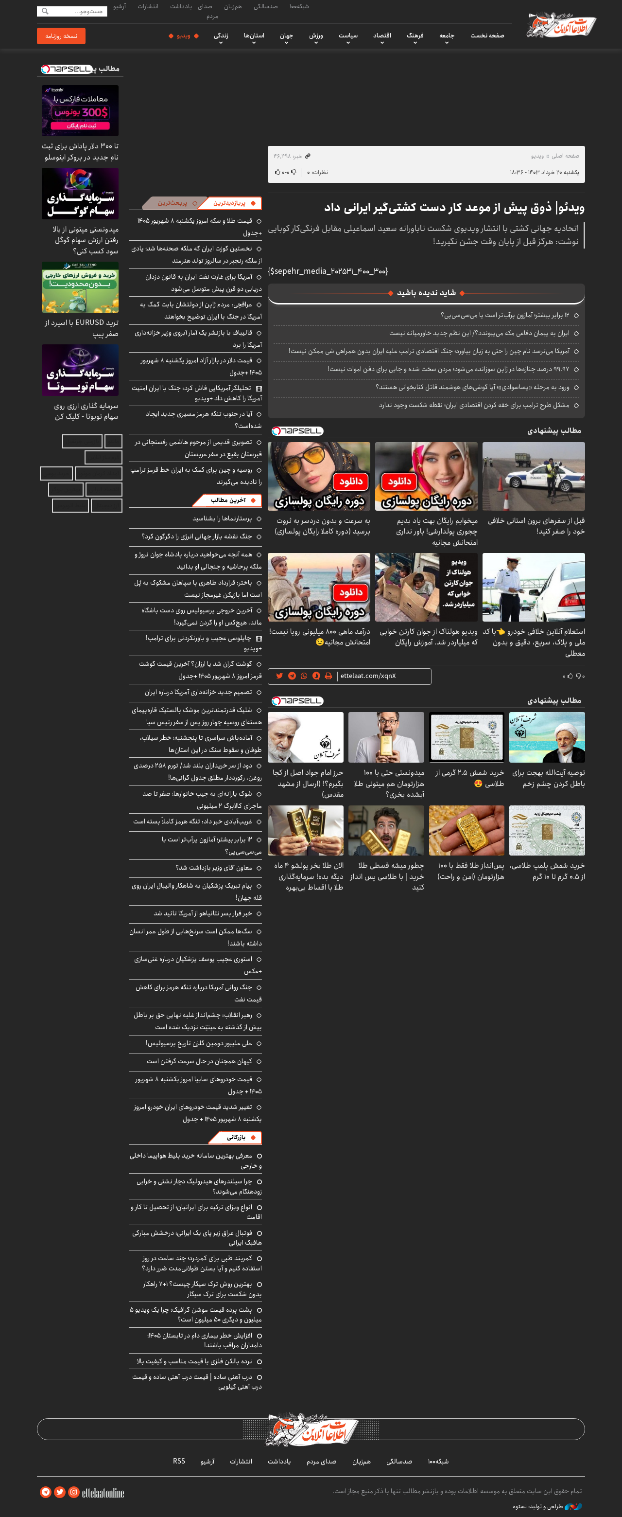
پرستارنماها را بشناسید (222, 518)
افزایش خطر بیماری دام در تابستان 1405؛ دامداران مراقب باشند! (204, 1340)
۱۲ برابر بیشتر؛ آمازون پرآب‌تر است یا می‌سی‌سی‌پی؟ (505, 315)
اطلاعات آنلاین (560, 24)
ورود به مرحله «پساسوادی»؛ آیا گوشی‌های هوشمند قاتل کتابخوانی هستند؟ (473, 387)
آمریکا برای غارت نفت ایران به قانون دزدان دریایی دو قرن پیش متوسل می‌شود (203, 282)
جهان (287, 35)
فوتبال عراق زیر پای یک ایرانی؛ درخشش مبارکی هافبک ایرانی (197, 1238)
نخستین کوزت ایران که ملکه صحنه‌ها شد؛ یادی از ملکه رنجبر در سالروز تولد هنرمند (196, 254)
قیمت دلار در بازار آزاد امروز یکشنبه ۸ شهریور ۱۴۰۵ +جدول (201, 366)
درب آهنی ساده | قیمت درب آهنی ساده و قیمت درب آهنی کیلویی (197, 1382)
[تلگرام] (46, 1492)
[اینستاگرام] (74, 1492)
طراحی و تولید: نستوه (539, 1506)
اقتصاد (382, 35)
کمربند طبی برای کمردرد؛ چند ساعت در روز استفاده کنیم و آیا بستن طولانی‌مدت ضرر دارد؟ (202, 1263)
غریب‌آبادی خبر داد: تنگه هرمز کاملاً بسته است (192, 821)
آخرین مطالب (228, 500)
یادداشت (181, 6)
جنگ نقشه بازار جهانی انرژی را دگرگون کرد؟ (196, 536)
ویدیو (183, 35)
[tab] (234, 203)
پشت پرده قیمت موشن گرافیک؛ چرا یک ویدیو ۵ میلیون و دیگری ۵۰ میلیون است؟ (196, 1314)
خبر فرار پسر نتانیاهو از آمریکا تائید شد (203, 913)
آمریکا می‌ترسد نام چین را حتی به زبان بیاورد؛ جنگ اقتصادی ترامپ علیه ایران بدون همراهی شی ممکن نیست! (429, 351)
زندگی (221, 35)
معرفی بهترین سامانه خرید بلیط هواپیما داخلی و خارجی (196, 1160)
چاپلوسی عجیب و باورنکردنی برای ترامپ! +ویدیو (204, 643)
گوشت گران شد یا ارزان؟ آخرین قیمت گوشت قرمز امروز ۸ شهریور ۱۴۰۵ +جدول (200, 670)
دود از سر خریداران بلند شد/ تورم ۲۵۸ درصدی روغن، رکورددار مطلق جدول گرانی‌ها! (198, 771)
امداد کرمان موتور (98, 473)
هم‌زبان (233, 6)
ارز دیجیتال (106, 505)
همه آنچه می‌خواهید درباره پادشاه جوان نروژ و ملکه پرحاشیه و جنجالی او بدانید (198, 560)
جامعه (447, 35)
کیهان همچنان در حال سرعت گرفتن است (199, 1061)
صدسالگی (266, 6)
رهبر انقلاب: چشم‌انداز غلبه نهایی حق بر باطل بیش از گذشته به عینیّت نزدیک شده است (198, 1021)
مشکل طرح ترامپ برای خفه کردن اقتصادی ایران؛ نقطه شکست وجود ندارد (474, 405)
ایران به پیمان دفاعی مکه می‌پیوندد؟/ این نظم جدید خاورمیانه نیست (479, 333)
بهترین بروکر (66, 489)
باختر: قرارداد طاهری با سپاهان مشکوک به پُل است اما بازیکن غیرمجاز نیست (198, 588)
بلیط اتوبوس (70, 505)
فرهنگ (415, 35)
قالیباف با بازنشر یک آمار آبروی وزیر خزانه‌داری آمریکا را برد (198, 338)
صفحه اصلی (565, 156)
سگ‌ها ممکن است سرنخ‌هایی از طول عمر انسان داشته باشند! (195, 937)
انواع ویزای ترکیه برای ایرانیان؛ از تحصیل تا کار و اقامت (196, 1212)
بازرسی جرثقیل (82, 441)
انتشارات (148, 6)
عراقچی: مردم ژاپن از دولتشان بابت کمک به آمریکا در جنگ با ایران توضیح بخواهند (201, 310)
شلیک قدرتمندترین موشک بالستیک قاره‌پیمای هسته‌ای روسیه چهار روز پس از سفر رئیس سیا (197, 716)
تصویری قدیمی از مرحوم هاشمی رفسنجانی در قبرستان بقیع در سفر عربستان (198, 448)
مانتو (113, 441)
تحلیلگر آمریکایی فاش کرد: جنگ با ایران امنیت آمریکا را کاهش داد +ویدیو (197, 393)
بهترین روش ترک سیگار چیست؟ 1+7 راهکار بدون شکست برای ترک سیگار (202, 1289)
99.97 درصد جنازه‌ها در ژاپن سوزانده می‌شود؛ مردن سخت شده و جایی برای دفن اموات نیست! (449, 369)
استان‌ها (254, 35)
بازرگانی (236, 1137)
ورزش (316, 35)
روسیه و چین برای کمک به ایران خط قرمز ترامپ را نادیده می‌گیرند (196, 475)
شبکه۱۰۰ (299, 6)
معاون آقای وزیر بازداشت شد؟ (213, 867)
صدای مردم (208, 10)
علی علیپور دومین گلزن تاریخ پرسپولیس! (199, 1043)
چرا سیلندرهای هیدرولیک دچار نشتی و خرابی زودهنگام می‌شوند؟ (199, 1186)
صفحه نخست (487, 35)
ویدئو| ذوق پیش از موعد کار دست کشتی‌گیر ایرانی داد (454, 207)
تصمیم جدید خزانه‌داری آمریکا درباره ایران (198, 692)
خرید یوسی (56, 473)
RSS (179, 1461)
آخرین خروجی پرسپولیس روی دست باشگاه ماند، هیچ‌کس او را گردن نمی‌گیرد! (201, 616)
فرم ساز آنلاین (103, 457)
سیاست (348, 35)
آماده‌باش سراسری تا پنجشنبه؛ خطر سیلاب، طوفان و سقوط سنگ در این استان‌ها (201, 743)
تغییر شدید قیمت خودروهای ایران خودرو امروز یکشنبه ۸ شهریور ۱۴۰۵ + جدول (198, 1113)
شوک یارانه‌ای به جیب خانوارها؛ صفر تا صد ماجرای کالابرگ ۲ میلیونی (202, 799)
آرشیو (119, 6)
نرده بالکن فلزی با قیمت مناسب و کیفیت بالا (194, 1361)
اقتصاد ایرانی (104, 489)
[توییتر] (60, 1492)
